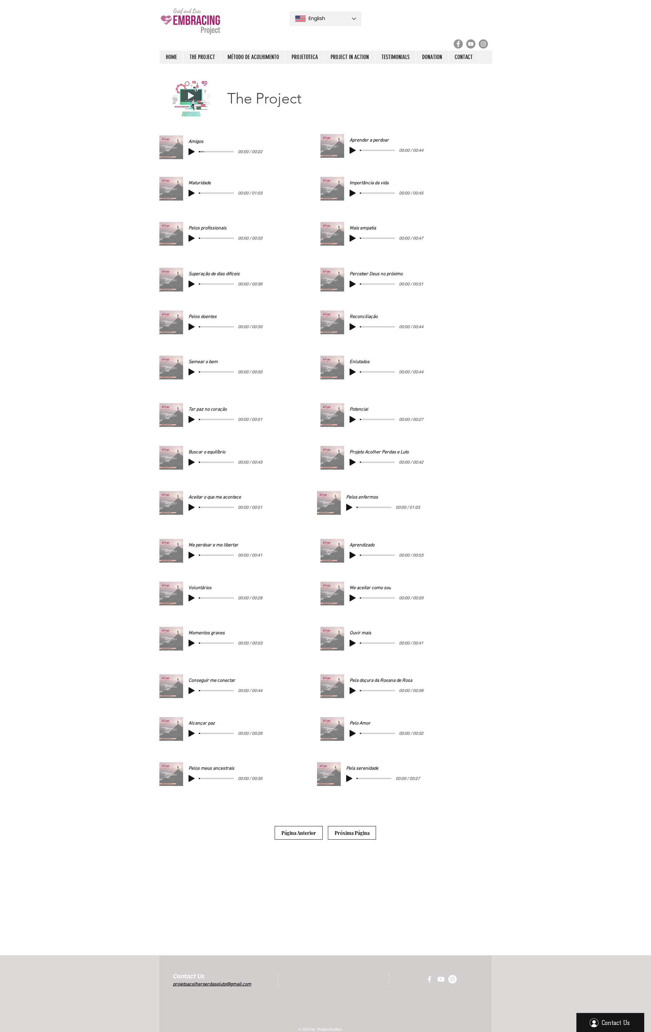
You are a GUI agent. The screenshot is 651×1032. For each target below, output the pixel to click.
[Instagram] (483, 44)
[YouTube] (470, 44)
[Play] (192, 151)
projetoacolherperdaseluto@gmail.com (212, 984)
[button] (202, 57)
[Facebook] (458, 44)
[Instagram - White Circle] (452, 979)
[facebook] (429, 979)
